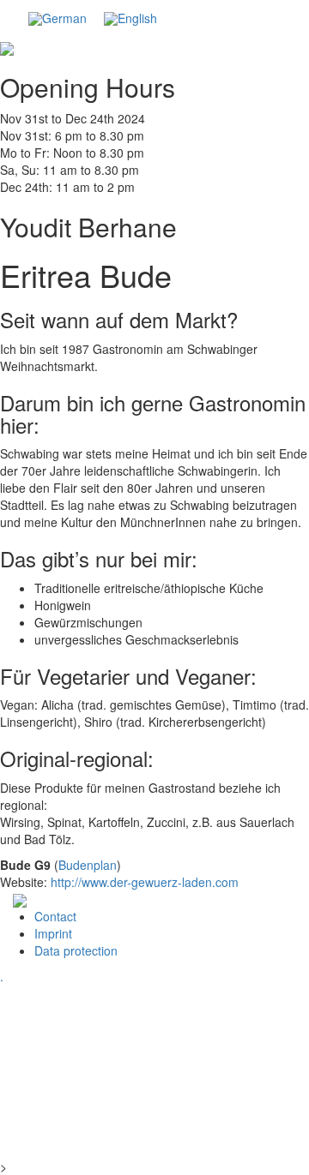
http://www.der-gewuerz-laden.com (145, 881)
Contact (55, 916)
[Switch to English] (130, 19)
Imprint (53, 933)
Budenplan (87, 864)
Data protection (76, 950)
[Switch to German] (57, 19)
